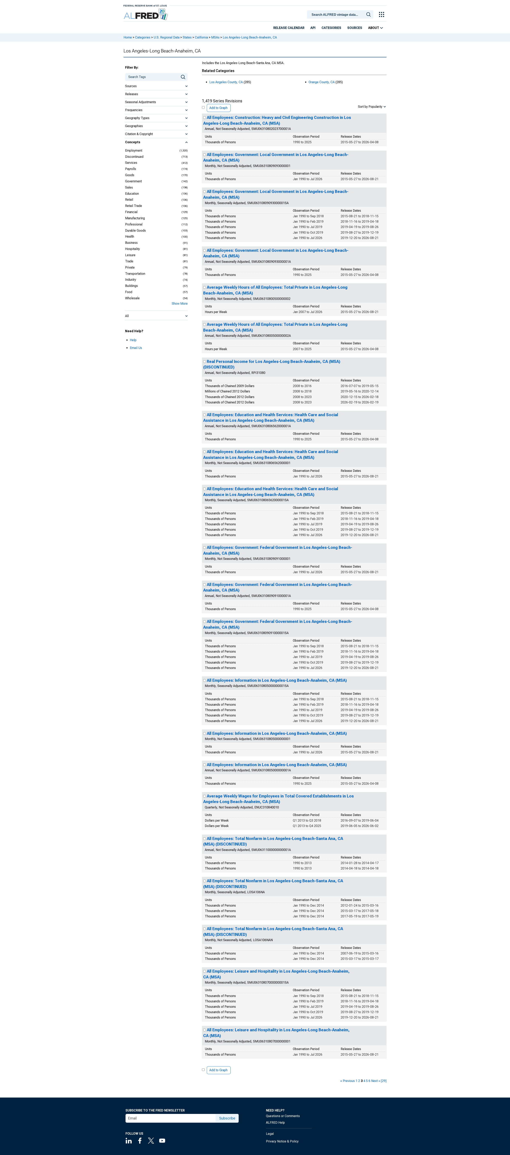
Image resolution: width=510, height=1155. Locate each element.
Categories (331, 28)
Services (131, 163)
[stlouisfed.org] (145, 5)
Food (128, 292)
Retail (129, 200)
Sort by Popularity (370, 107)
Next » (375, 1081)
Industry (130, 280)
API (313, 28)
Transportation (135, 274)
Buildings (131, 286)
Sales (129, 187)
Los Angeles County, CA (226, 82)
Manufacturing (135, 218)
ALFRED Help (275, 1122)
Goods (129, 175)
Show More (180, 303)
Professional (133, 224)
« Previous (347, 1081)
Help (133, 340)
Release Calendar (288, 28)
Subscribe (227, 1118)
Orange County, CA (322, 82)
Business (131, 243)
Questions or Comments (283, 1116)
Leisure (130, 255)
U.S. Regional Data (166, 37)
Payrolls (130, 169)
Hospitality (132, 249)
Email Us (136, 348)
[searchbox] (340, 14)
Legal (270, 1134)
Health (129, 236)
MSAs (215, 37)
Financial (131, 212)
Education (132, 194)
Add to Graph (218, 108)
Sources (354, 28)
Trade (129, 261)
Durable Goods (135, 230)
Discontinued (134, 157)
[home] (146, 14)
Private (130, 267)
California (201, 37)
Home (128, 37)
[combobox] (340, 14)
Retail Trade (133, 206)
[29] (383, 1081)
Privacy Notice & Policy (282, 1141)
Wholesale (132, 298)
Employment (133, 150)
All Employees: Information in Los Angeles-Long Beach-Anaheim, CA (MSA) (277, 680)
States (187, 37)
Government (133, 181)
